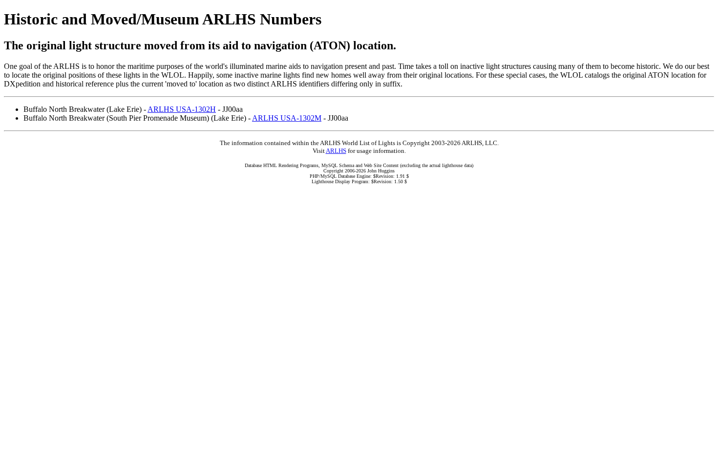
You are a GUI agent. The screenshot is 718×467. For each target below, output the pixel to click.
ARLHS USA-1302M (286, 118)
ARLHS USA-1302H (182, 109)
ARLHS (336, 150)
